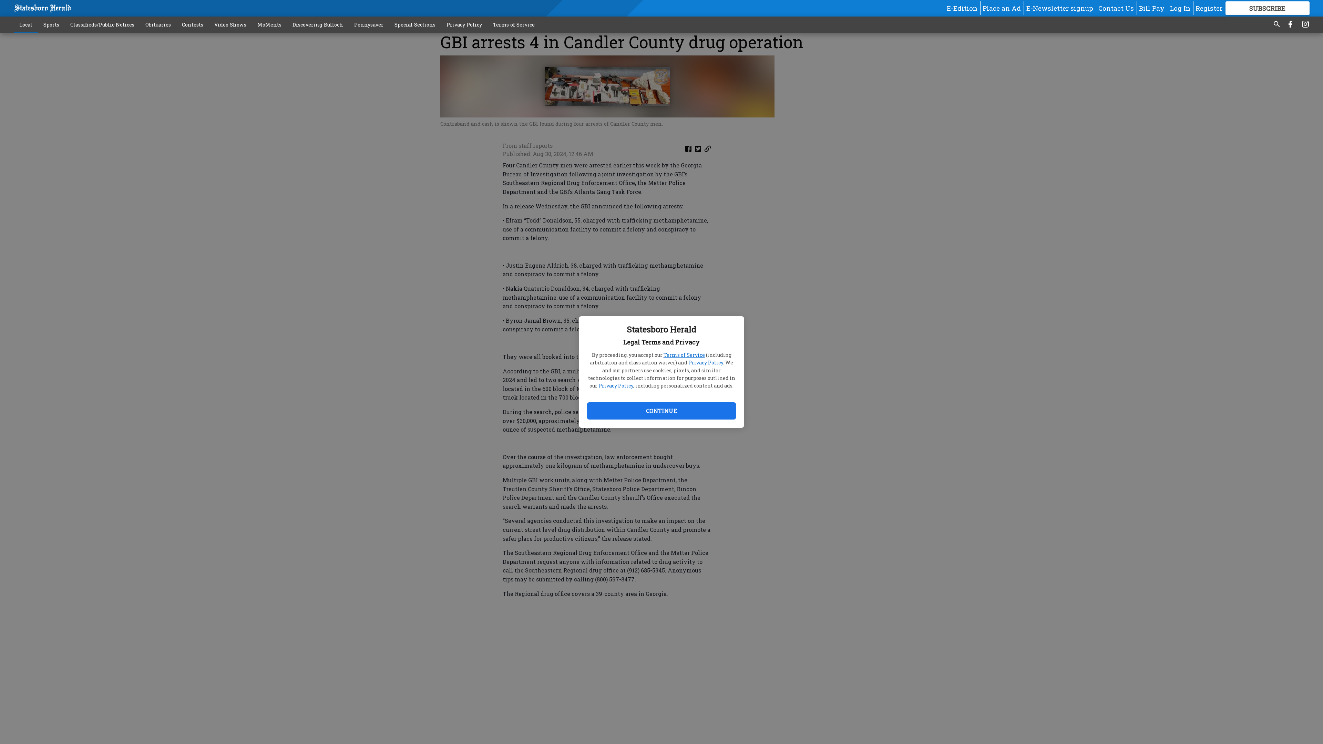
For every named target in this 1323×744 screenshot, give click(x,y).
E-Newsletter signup (1059, 8)
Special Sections (414, 24)
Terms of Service (684, 355)
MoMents (269, 24)
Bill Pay (1152, 8)
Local (25, 24)
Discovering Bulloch (318, 24)
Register (1209, 8)
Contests (192, 24)
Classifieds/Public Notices (102, 24)
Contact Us (1116, 8)
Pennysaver (368, 24)
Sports (51, 24)
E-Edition (962, 8)
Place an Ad (1002, 8)
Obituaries (158, 24)
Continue (661, 410)
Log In (1180, 8)
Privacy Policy (705, 362)
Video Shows (230, 24)
